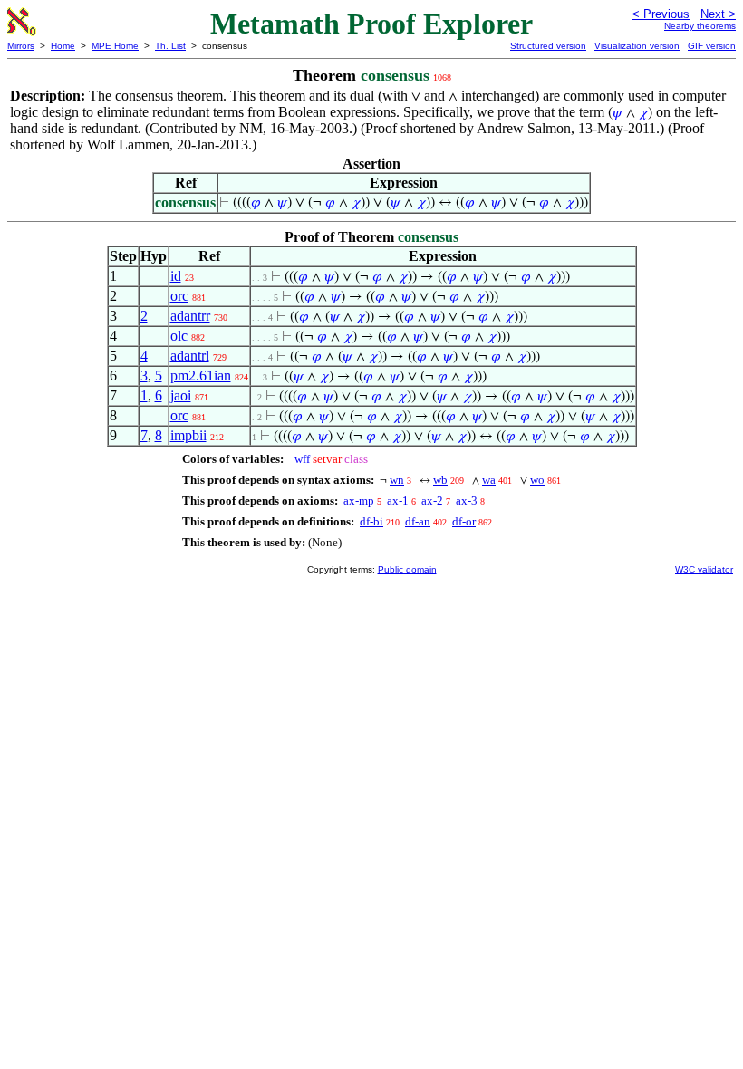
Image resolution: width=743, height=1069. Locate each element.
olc (179, 335)
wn (397, 479)
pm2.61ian (200, 375)
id (175, 276)
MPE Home (115, 46)
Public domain (407, 569)
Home (63, 46)
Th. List (170, 46)
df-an (417, 521)
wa (489, 479)
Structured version (548, 46)
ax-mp (358, 500)
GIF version (712, 46)
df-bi (371, 521)
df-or (464, 521)
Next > (718, 14)
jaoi (180, 395)
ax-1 (398, 500)
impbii (188, 435)
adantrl (189, 355)
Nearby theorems (700, 26)
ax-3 (467, 500)
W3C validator (704, 569)
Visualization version (637, 46)
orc (179, 295)
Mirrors (20, 46)
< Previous (661, 14)
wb (440, 479)
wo (537, 479)
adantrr (190, 315)
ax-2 (432, 500)
